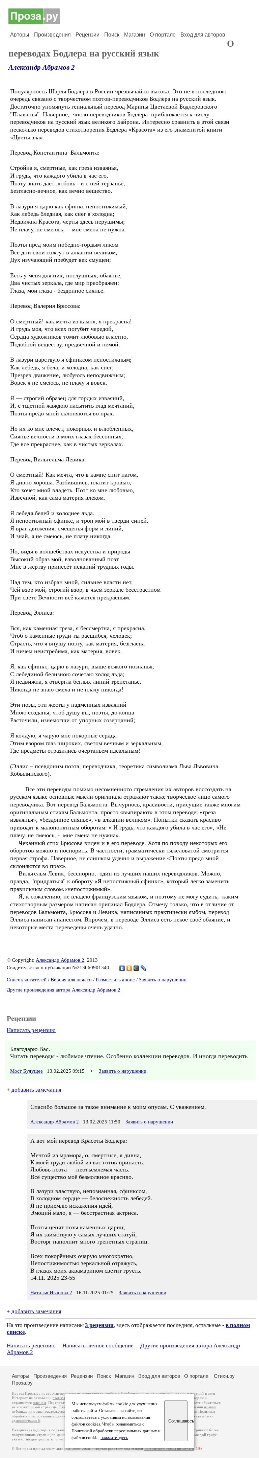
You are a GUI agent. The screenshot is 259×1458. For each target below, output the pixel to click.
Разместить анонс (115, 979)
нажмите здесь (114, 1437)
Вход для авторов (202, 35)
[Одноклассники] (129, 968)
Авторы (19, 35)
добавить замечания (36, 1090)
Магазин (134, 35)
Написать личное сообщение (98, 1345)
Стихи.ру (224, 1376)
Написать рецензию (31, 1030)
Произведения (52, 35)
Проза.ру (22, 1383)
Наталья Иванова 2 (51, 1292)
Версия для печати (71, 979)
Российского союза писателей (169, 1449)
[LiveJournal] (143, 968)
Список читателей (27, 979)
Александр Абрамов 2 (41, 67)
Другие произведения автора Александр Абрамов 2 (63, 990)
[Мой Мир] (136, 968)
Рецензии (87, 35)
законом (39, 1403)
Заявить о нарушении (162, 979)
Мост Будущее (26, 1071)
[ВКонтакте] (122, 968)
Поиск (111, 35)
